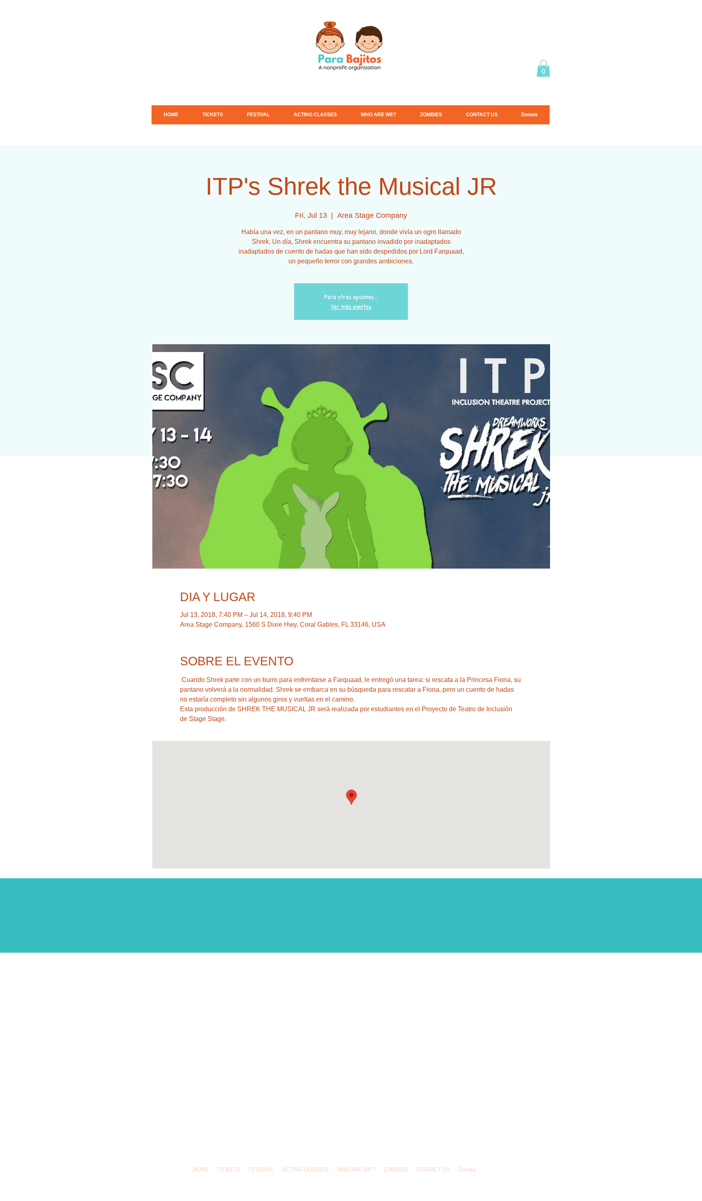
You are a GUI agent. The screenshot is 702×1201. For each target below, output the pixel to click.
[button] (543, 68)
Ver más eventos (351, 306)
